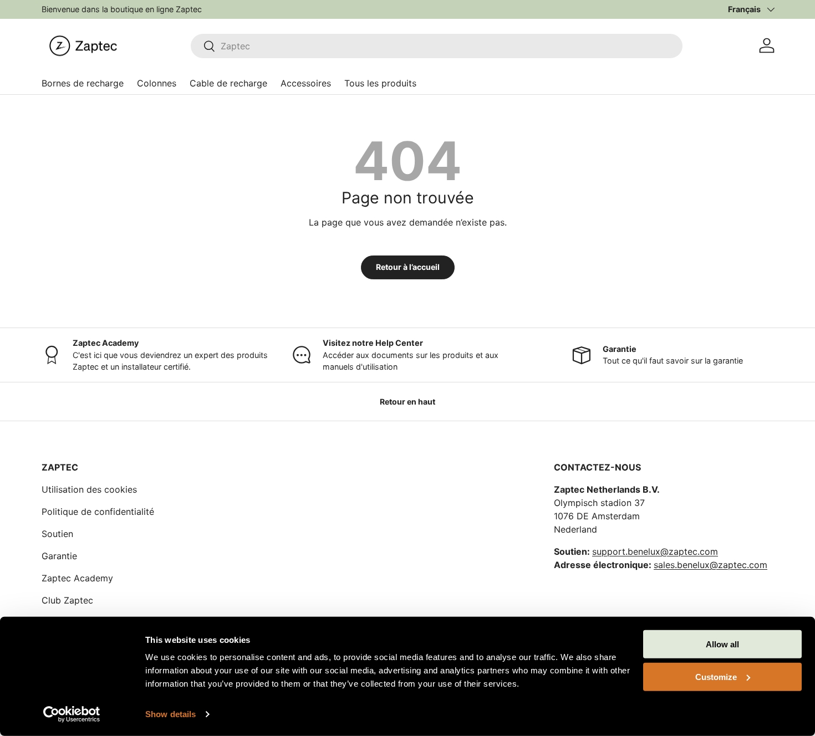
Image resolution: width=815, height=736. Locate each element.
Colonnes (156, 83)
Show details (170, 714)
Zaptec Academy (77, 578)
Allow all (722, 644)
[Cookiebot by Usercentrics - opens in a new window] (71, 714)
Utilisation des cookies (89, 489)
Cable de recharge (228, 83)
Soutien (57, 533)
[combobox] (436, 46)
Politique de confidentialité (98, 511)
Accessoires (306, 83)
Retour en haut (407, 401)
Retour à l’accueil (408, 267)
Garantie (59, 555)
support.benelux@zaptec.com (655, 551)
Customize (716, 676)
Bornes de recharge (83, 83)
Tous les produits (380, 83)
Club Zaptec (67, 600)
